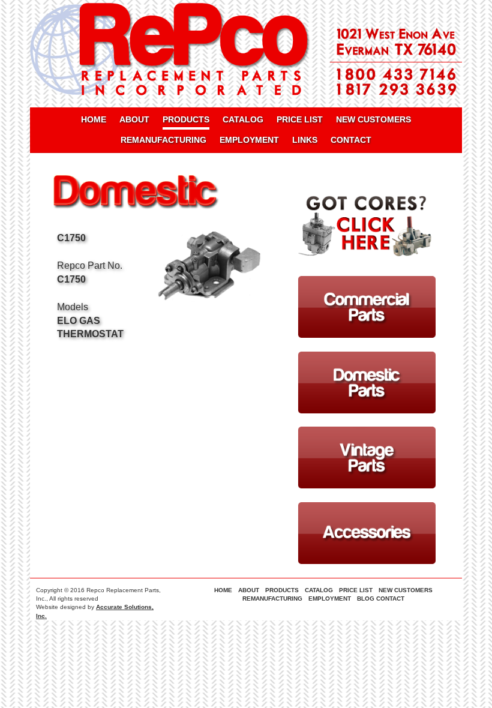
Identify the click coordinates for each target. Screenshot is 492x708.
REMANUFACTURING (163, 140)
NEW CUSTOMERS (373, 119)
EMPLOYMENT (249, 140)
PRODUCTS (186, 119)
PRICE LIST (300, 119)
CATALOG (243, 119)
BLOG (365, 598)
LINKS (304, 140)
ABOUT (134, 119)
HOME (93, 119)
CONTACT (351, 140)
